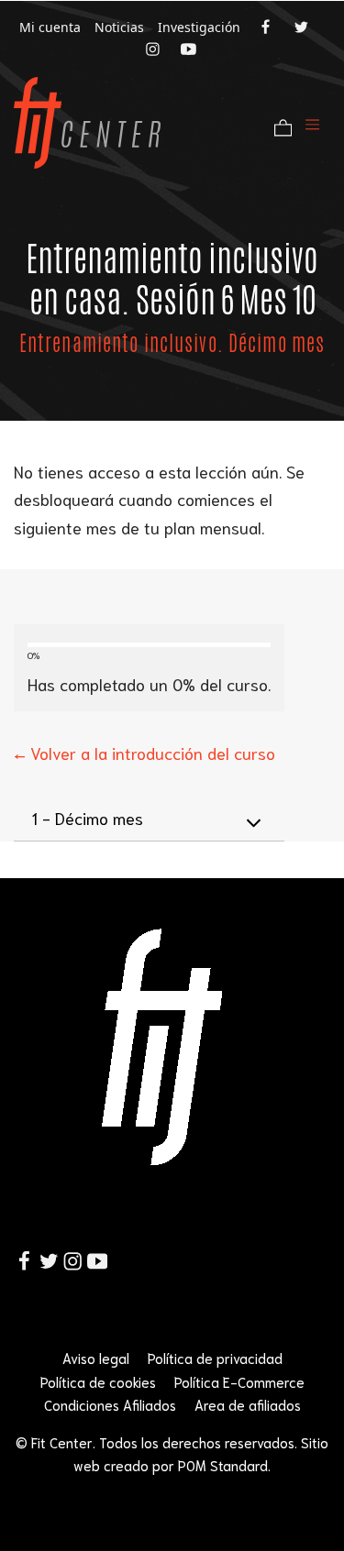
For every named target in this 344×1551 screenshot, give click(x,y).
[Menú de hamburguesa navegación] (312, 122)
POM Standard (223, 1465)
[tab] (149, 818)
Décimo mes (87, 818)
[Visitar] (267, 26)
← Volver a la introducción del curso (144, 753)
